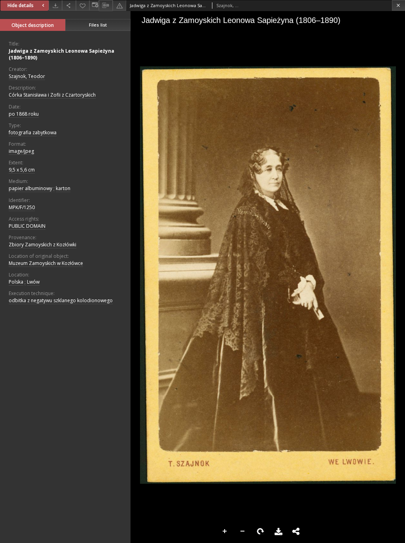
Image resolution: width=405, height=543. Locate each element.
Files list (98, 25)
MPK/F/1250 (22, 207)
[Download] (55, 5)
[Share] (69, 5)
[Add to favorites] (82, 5)
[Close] (398, 5)
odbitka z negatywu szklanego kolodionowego (61, 300)
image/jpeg (21, 151)
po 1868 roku (24, 114)
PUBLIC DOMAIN (27, 226)
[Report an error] (119, 5)
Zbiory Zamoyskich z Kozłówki (42, 244)
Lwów (33, 281)
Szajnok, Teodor (27, 76)
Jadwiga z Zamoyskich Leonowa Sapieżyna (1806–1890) (61, 54)
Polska (16, 281)
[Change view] (94, 5)
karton (63, 188)
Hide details (21, 5)
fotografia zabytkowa (33, 132)
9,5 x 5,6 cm (22, 169)
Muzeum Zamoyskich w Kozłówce (46, 263)
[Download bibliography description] (105, 5)
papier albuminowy (30, 188)
